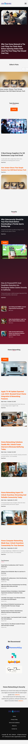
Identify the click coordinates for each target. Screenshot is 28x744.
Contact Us (14, 728)
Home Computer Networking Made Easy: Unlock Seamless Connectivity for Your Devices (12, 543)
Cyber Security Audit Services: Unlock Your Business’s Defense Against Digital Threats (16, 333)
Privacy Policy (14, 719)
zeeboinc (17, 694)
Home (14, 716)
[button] (25, 3)
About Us (14, 725)
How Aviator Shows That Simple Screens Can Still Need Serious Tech (12, 90)
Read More (3, 162)
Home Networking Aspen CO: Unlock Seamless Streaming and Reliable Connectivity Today (13, 495)
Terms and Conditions (14, 722)
